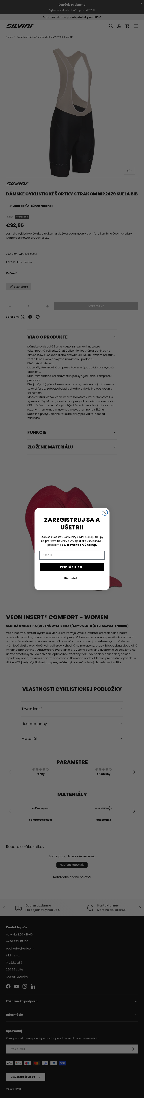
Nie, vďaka (72, 578)
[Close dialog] (105, 512)
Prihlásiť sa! (72, 567)
